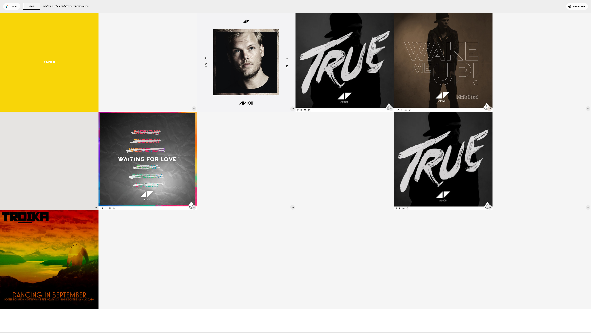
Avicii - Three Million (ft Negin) (344, 201)
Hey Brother (344, 103)
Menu (14, 6)
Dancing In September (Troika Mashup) (49, 300)
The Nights (49, 201)
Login (31, 6)
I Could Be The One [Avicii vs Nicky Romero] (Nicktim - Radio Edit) (542, 201)
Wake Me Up (443, 103)
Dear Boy (148, 103)
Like (127, 62)
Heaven (246, 103)
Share (168, 62)
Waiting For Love (148, 201)
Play (147, 62)
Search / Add (579, 6)
